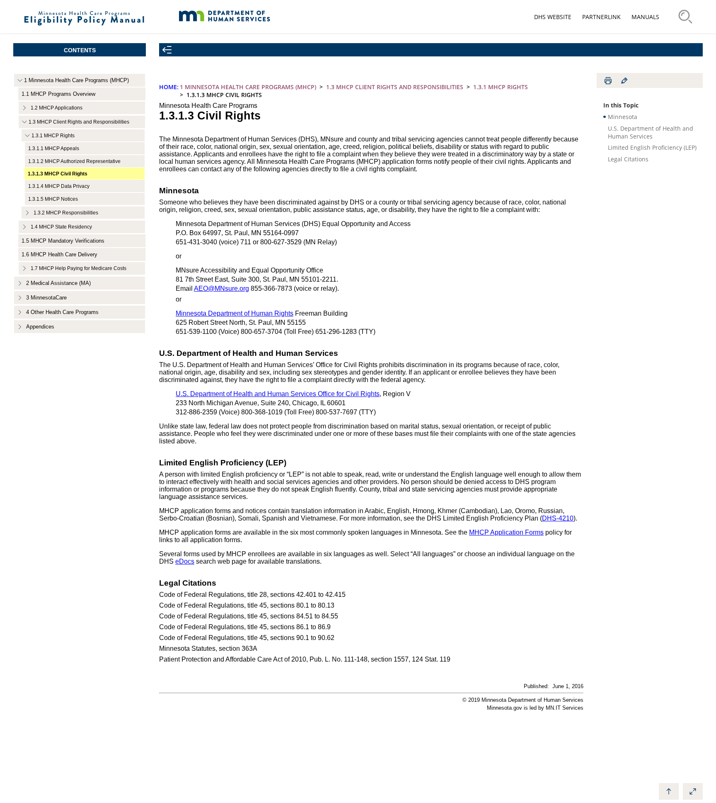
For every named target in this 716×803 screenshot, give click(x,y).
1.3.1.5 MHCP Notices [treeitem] (53, 199)
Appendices (40, 327)
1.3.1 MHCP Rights (53, 135)
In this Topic (621, 105)
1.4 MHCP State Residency (61, 227)
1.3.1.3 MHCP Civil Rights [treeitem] (57, 173)
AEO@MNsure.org (221, 288)
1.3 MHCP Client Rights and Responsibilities (79, 122)
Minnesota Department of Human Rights (234, 313)
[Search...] (685, 16)
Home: (169, 87)
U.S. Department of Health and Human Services (650, 132)
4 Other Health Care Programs (62, 312)
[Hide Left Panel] (167, 50)
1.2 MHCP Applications (56, 108)
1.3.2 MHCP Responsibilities (66, 212)
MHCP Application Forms (506, 532)
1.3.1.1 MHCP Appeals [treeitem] (53, 148)
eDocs (184, 561)
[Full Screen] (693, 791)
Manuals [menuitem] (645, 17)
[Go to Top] (669, 791)
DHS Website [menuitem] (552, 17)
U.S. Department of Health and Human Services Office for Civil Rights (278, 393)
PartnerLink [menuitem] (601, 17)
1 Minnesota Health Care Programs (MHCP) (76, 80)
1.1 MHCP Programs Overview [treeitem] (58, 94)
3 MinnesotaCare (46, 297)
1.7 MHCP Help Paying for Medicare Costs (78, 268)
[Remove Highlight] (624, 80)
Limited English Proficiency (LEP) (652, 147)
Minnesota (622, 117)
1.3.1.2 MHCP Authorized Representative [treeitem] (74, 161)
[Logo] (84, 29)
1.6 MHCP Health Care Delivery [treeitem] (59, 254)
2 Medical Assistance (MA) (58, 283)
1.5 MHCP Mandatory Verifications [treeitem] (63, 241)
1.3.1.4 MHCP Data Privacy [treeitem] (59, 186)
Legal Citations (628, 159)
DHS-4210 (557, 518)
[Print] (608, 80)
